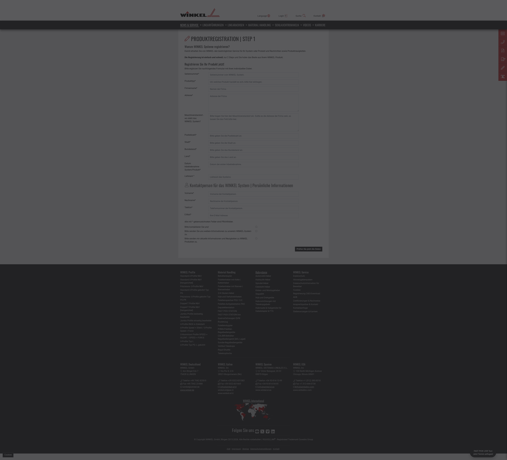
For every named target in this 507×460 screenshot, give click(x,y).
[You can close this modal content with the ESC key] (253, 230)
